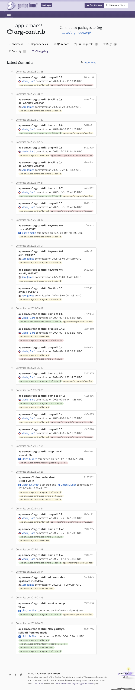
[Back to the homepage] (22, 5)
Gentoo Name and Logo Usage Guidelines (74, 683)
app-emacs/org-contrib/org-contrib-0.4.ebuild (71, 422)
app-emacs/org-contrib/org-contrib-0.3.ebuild (71, 437)
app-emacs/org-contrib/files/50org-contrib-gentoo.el (43, 463)
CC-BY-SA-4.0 (37, 683)
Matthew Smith (30, 484)
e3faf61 (89, 555)
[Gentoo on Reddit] (19, 675)
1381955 (89, 373)
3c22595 (89, 147)
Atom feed (90, 62)
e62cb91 (89, 251)
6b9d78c (89, 451)
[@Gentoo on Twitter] (9, 675)
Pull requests (87, 44)
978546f (89, 288)
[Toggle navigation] (8, 14)
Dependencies (39, 44)
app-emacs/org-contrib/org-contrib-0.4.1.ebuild (41, 359)
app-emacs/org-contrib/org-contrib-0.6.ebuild (71, 155)
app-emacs (27, 25)
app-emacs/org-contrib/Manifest (34, 85)
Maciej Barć (28, 81)
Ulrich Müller (29, 458)
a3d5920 (89, 429)
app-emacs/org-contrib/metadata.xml (36, 588)
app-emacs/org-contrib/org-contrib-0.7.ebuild (71, 85)
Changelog (41, 51)
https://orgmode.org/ (75, 32)
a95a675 (89, 414)
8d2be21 (89, 125)
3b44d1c (89, 162)
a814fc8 (89, 99)
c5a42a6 (89, 629)
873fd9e (89, 314)
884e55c (89, 347)
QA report (62, 44)
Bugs (111, 44)
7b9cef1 (89, 514)
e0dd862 (89, 188)
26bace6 (89, 77)
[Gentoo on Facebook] (14, 675)
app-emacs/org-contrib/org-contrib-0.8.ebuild (40, 111)
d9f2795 (89, 529)
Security (18, 51)
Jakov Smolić (28, 232)
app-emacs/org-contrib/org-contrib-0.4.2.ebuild (41, 340)
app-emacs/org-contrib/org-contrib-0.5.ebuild (71, 211)
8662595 (89, 269)
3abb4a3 (89, 577)
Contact (123, 673)
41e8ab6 (89, 395)
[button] (94, 5)
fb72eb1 (89, 203)
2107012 (89, 477)
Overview (17, 44)
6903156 (89, 603)
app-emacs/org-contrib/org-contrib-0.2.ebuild (71, 522)
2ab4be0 (89, 328)
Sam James (27, 106)
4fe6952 (89, 225)
